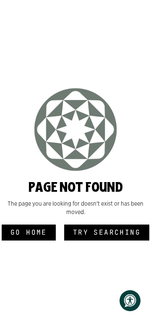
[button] (130, 300)
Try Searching (107, 232)
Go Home (28, 232)
